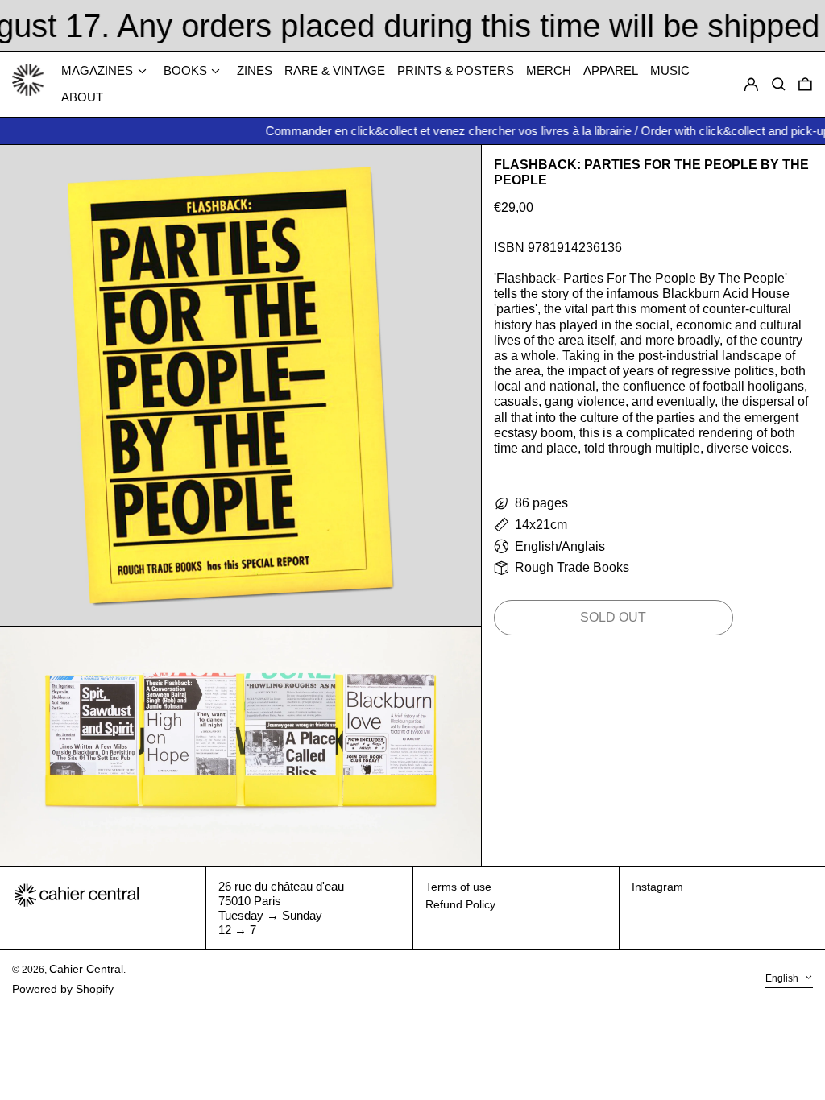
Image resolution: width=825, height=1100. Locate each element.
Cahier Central (86, 968)
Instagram (657, 886)
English (783, 978)
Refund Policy (460, 904)
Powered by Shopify (63, 988)
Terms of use (458, 886)
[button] (805, 84)
